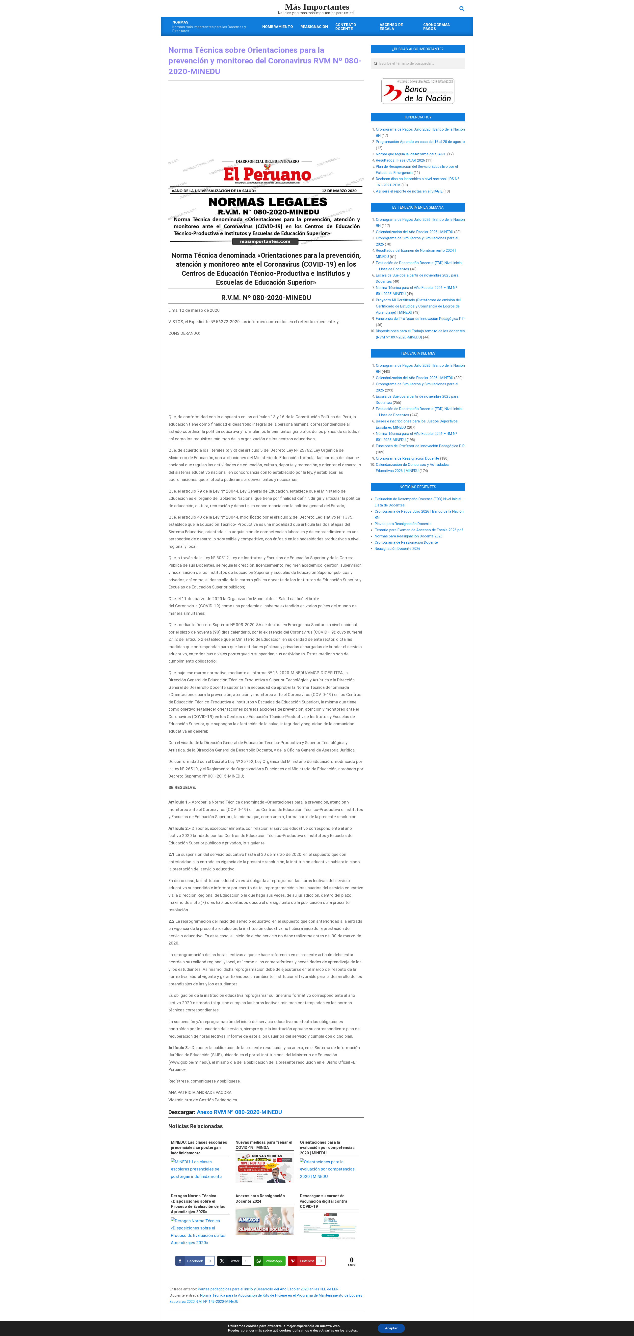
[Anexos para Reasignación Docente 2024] (265, 1221)
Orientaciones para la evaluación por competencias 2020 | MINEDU (327, 1147)
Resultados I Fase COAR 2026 (400, 160)
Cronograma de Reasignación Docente (407, 458)
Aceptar (391, 1328)
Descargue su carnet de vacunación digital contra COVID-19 (323, 1201)
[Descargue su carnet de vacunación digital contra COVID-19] (329, 1226)
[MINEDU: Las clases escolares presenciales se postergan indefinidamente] (200, 1161)
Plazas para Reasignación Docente (403, 524)
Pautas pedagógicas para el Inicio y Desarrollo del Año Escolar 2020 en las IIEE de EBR (268, 1289)
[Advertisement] (266, 120)
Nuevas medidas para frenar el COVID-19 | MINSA (264, 1145)
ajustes (351, 1330)
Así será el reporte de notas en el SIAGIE (409, 191)
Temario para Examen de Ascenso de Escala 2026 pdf (419, 530)
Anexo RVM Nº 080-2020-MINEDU (239, 1112)
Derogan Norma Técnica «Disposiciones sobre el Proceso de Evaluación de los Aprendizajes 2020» (198, 1204)
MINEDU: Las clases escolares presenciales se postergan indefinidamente (199, 1147)
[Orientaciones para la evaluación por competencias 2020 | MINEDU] (329, 1161)
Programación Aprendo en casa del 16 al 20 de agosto (420, 141)
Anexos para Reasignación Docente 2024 (260, 1198)
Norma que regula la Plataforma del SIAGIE (411, 154)
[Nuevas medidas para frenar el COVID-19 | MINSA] (265, 1168)
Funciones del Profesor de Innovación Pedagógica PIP (420, 318)
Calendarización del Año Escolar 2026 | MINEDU (414, 232)
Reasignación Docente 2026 (397, 548)
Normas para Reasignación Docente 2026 (409, 536)
